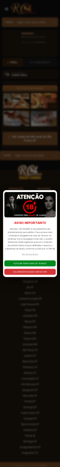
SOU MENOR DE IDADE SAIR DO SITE (30, 271)
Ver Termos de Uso (30, 254)
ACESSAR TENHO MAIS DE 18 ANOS (30, 263)
